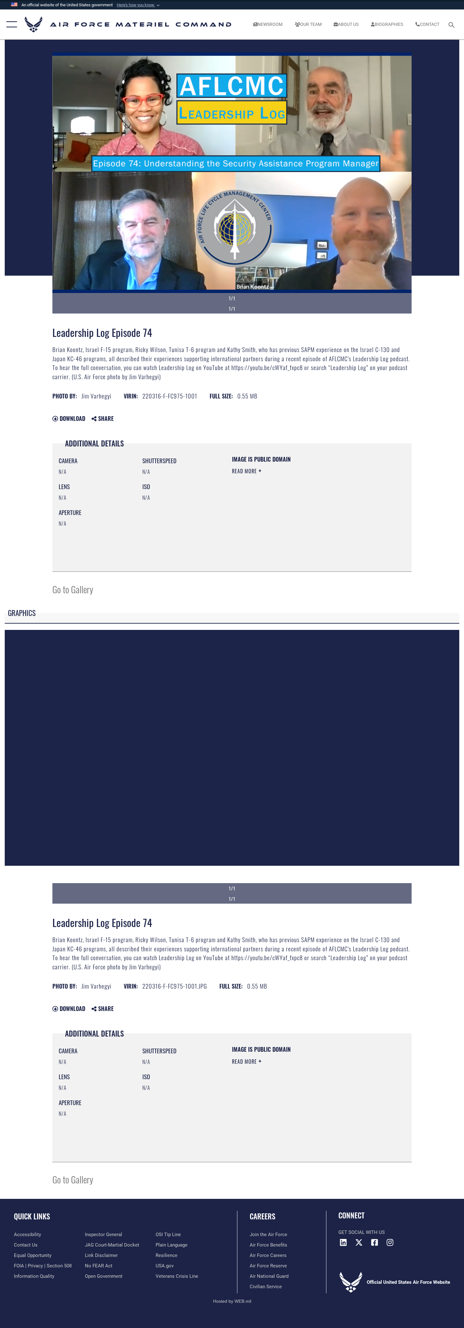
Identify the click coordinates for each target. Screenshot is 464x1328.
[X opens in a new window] (359, 1242)
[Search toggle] (452, 24)
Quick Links (32, 1216)
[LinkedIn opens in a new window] (343, 1242)
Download (71, 418)
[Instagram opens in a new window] (390, 1242)
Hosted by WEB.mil (232, 1301)
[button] (139, 5)
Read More (245, 471)
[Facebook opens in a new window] (374, 1242)
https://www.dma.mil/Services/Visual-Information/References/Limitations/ (306, 520)
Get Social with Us (361, 1232)
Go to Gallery (72, 589)
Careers (262, 1216)
